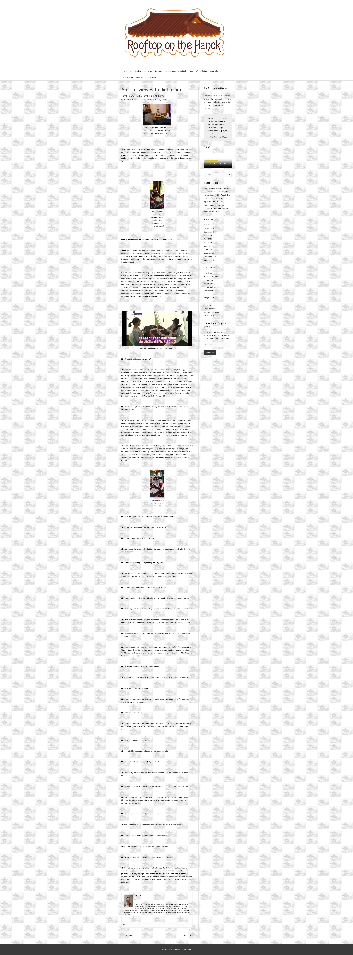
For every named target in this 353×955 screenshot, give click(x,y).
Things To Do (128, 77)
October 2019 (209, 260)
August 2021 (208, 242)
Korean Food (140, 77)
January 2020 (209, 253)
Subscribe (210, 353)
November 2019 (210, 256)
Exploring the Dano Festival (214, 205)
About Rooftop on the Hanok (141, 71)
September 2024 (210, 232)
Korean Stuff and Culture (198, 71)
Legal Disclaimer (210, 309)
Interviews (152, 77)
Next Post (188, 935)
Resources (158, 71)
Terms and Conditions (212, 312)
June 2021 (208, 249)
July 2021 (207, 246)
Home (125, 71)
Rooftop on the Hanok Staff (176, 71)
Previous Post (128, 935)
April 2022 (208, 239)
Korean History (209, 284)
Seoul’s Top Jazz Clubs (217, 137)
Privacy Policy (209, 316)
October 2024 (209, 228)
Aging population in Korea (213, 202)
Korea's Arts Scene (211, 276)
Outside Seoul (209, 291)
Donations (208, 305)
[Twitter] (124, 925)
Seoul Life (214, 71)
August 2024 (209, 235)
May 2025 (207, 225)
